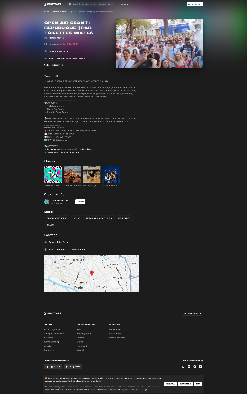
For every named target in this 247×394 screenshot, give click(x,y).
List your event (191, 313)
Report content (117, 337)
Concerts (49, 350)
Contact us (115, 333)
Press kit (48, 337)
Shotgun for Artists (54, 333)
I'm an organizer (52, 329)
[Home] (52, 4)
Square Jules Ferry (58, 242)
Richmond (82, 346)
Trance (51, 225)
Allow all (170, 384)
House (76, 218)
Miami (80, 341)
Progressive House (57, 218)
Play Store (75, 366)
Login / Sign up (194, 4)
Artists (47, 346)
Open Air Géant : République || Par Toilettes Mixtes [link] (91, 11)
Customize (184, 384)
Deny (198, 384)
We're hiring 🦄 (51, 341)
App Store (55, 366)
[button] (80, 201)
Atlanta (81, 337)
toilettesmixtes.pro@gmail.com (63, 152)
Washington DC (84, 333)
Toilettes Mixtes (55, 37)
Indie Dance (124, 218)
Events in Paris (59, 11)
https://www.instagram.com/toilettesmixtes (69, 149)
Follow (80, 202)
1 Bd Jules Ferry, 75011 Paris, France (67, 249)
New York (81, 329)
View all (80, 350)
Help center (115, 329)
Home (46, 11)
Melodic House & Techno (99, 218)
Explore (124, 4)
